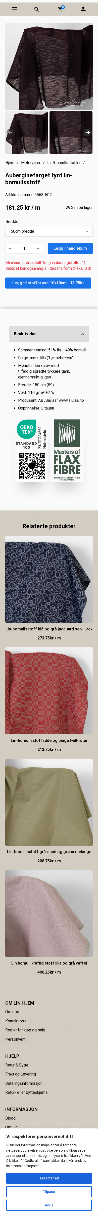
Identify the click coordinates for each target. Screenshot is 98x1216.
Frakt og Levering (20, 1074)
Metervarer (30, 162)
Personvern (15, 1039)
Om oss (12, 1011)
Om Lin (11, 1127)
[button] (60, 9)
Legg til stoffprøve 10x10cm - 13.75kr (48, 283)
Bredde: (12, 221)
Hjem (9, 162)
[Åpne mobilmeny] (14, 9)
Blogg (10, 1118)
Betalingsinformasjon (23, 1083)
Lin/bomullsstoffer (64, 162)
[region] (49, 1172)
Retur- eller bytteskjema (26, 1092)
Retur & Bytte (16, 1065)
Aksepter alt (49, 1178)
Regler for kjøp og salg (25, 1030)
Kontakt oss (15, 1021)
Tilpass (49, 1192)
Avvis (49, 1205)
